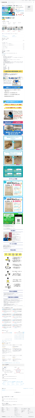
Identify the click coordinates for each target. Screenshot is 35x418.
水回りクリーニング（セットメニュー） (17, 414)
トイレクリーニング (16, 412)
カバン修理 (29, 409)
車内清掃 (22, 411)
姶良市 (11, 401)
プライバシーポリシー (14, 416)
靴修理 (28, 410)
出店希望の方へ (30, 0)
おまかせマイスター (8, 408)
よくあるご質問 (33, 0)
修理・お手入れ (29, 408)
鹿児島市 (16, 401)
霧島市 (7, 401)
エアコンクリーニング (16, 409)
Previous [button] (2, 383)
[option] (4, 29)
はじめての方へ (23, 0)
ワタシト (7, 409)
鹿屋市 (3, 401)
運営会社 (21, 416)
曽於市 (6, 401)
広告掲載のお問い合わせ (3, 411)
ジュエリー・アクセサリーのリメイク (30, 412)
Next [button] (23, 383)
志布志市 (9, 401)
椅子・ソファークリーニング (24, 409)
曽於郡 (14, 401)
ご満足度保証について (3, 409)
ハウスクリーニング (16, 408)
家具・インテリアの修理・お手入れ (24, 408)
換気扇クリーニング (16, 410)
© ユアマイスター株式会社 (8, 416)
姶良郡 (12, 401)
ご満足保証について (26, 0)
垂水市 (4, 401)
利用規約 (11, 416)
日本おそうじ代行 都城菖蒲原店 (7, 5)
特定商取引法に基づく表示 (18, 416)
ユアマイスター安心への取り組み (6, 33)
